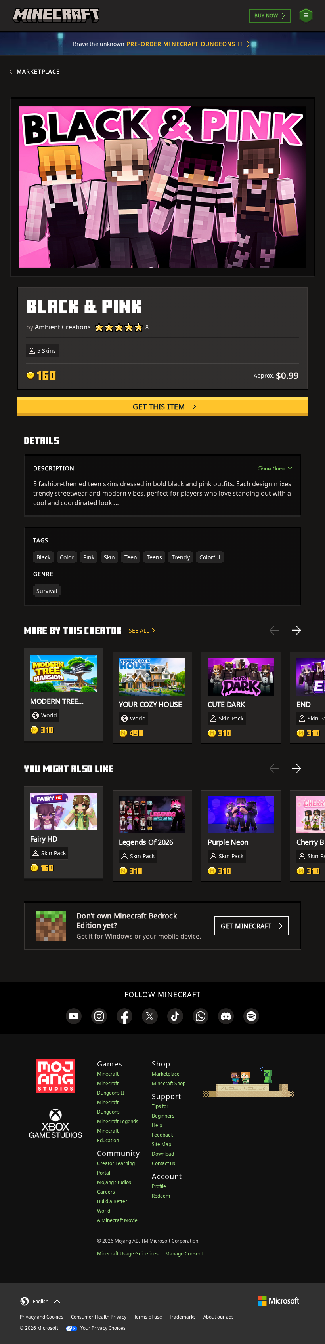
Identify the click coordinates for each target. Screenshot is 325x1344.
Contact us (163, 1163)
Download (163, 1153)
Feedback (162, 1134)
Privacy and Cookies (41, 1317)
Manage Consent (184, 1253)
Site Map (161, 1144)
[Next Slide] (296, 630)
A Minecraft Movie (117, 1220)
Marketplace (38, 71)
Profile (159, 1186)
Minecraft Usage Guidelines (128, 1253)
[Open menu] (306, 16)
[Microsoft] (278, 1300)
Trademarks (183, 1317)
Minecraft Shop (168, 1083)
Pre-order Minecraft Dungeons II (185, 44)
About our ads (218, 1317)
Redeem (161, 1195)
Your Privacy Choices (102, 1328)
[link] (74, 1016)
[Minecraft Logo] (56, 15)
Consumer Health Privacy (98, 1317)
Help (157, 1125)
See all (139, 630)
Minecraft (108, 1073)
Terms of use (148, 1317)
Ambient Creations (63, 327)
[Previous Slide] (274, 630)
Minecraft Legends (117, 1121)
